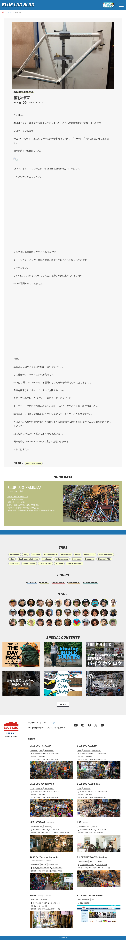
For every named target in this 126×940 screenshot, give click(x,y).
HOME (3, 12)
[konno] (95, 613)
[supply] (113, 603)
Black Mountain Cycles (28, 559)
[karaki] (13, 603)
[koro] (104, 613)
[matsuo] (49, 603)
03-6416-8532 (54, 791)
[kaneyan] (58, 622)
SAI (45, 864)
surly (26, 554)
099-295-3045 (102, 791)
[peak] (113, 613)
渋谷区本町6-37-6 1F (87, 865)
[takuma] (104, 603)
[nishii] (40, 613)
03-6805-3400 (101, 753)
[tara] (31, 613)
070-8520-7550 (102, 829)
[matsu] (86, 603)
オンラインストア (36, 722)
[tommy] (40, 622)
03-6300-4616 (54, 829)
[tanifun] (49, 622)
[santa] (13, 622)
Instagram (34, 750)
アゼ (18, 102)
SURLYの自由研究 (74, 563)
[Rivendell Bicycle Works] (105, 683)
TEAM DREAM (45, 563)
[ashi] (104, 622)
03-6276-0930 (102, 865)
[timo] (113, 622)
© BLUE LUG (63, 938)
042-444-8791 (85, 903)
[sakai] (77, 613)
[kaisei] (58, 603)
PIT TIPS (59, 563)
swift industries (105, 554)
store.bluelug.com (83, 900)
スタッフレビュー (55, 727)
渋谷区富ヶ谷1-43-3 (39, 791)
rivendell (36, 554)
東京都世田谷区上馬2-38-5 (17, 496)
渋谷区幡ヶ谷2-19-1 (39, 829)
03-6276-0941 (55, 903)
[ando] (22, 622)
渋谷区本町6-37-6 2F (40, 903)
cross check (89, 554)
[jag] (22, 603)
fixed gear (76, 559)
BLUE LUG (18, 5)
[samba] (86, 622)
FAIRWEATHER (50, 554)
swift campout (62, 559)
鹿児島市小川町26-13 (87, 791)
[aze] (40, 603)
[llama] (77, 603)
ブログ (9, 12)
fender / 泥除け (29, 563)
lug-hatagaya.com (36, 826)
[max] (86, 613)
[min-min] (67, 613)
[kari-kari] (58, 613)
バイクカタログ (35, 727)
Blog (41, 750)
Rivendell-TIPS (104, 559)
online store (34, 900)
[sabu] (13, 613)
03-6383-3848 (57, 868)
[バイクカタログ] (105, 654)
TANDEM (36, 864)
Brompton (89, 559)
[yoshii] (95, 622)
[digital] (67, 603)
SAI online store (53, 864)
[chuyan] (31, 603)
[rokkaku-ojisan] (95, 603)
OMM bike (14, 563)
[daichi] (67, 622)
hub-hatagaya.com (83, 826)
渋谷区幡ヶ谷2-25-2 (86, 829)
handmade (46, 559)
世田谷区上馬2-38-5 (86, 753)
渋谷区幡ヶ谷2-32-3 (39, 753)
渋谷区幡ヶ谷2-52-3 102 (41, 868)
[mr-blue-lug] (77, 622)
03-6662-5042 (54, 753)
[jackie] (49, 613)
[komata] (31, 622)
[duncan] (22, 613)
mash (77, 554)
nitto (12, 559)
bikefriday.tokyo (82, 861)
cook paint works (33, 463)
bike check (14, 554)
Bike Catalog (49, 750)
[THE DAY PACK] (21, 654)
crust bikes (66, 554)
